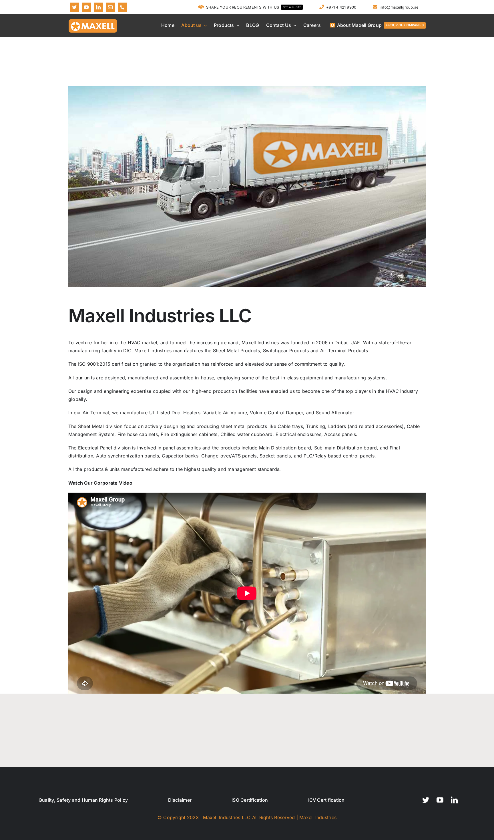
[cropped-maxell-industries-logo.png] (92, 20)
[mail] (110, 7)
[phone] (122, 7)
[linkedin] (98, 7)
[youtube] (86, 7)
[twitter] (74, 7)
